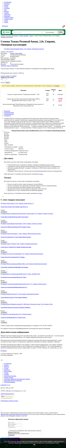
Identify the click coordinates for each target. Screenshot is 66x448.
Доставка (7, 8)
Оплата (6, 6)
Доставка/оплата (9, 114)
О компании (7, 2)
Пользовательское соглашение (13, 380)
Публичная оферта (9, 382)
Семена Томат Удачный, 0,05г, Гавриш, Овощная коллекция (16, 247)
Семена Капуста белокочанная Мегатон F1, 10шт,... (14, 277)
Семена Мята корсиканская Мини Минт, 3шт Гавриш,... (15, 267)
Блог (5, 10)
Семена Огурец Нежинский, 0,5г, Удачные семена (13, 317)
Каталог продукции (12, 35)
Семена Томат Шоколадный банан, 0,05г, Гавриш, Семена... (16, 227)
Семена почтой (8, 377)
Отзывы (6, 374)
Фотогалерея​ (8, 371)
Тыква (31, 35)
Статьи (6, 368)
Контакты (7, 3)
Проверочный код (13, 432)
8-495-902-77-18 (5, 385)
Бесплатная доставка (10, 376)
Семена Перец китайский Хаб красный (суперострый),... (15, 217)
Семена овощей (23, 35)
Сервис (6, 5)
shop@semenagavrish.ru (7, 393)
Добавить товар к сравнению (9, 65)
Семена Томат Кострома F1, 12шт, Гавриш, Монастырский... (16, 237)
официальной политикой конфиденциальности (14, 414)
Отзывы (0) (7, 115)
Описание (7, 111)
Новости (6, 366)
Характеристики (9, 112)
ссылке (56, 86)
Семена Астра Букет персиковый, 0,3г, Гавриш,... (13, 257)
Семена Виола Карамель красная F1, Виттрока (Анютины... (16, 307)
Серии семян (18, 53)
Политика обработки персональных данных (17, 379)
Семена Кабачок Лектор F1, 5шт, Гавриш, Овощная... (14, 297)
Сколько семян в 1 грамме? (8, 76)
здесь (41, 174)
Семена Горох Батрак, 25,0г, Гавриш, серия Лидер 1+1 (14, 206)
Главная (3, 35)
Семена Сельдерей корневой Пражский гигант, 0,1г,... (14, 287)
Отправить (11, 435)
